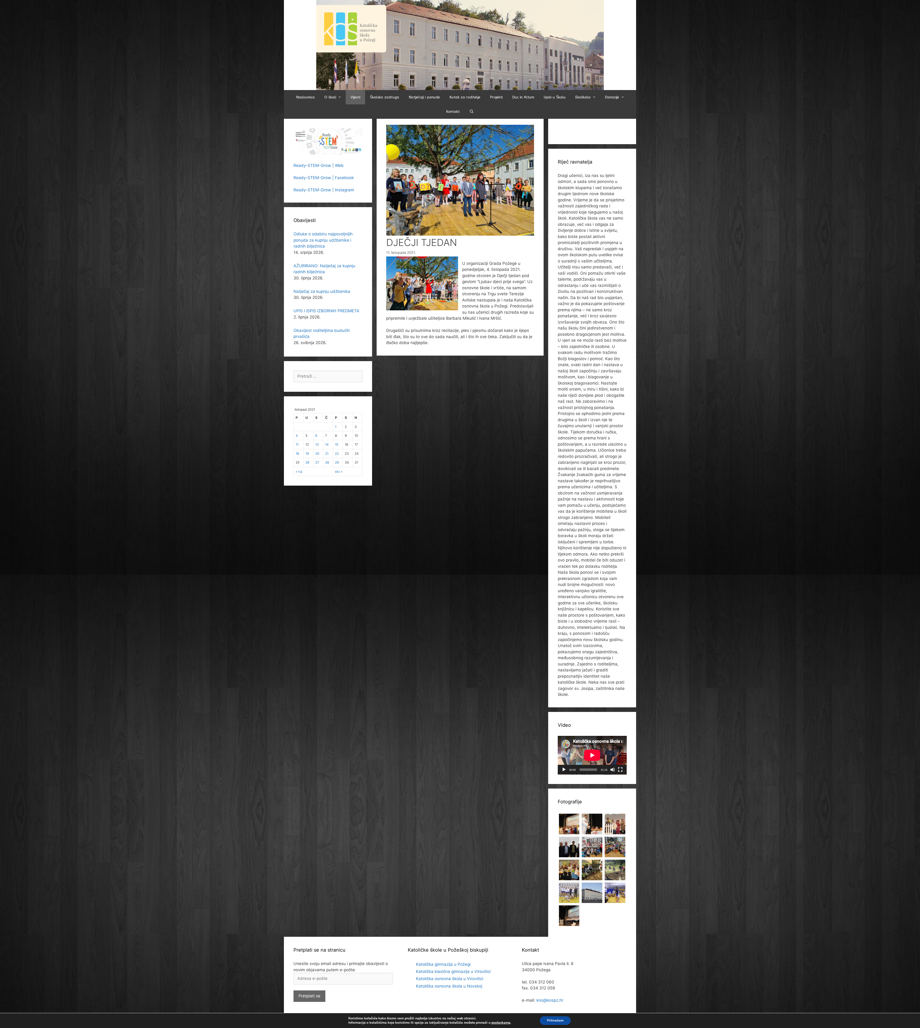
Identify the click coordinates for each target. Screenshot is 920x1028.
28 (327, 462)
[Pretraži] (472, 111)
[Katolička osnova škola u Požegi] (460, 44)
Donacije (612, 97)
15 (336, 444)
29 (337, 462)
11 (297, 444)
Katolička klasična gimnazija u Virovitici (453, 971)
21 (326, 453)
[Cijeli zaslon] (620, 769)
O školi (330, 97)
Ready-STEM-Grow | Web (318, 165)
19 (307, 453)
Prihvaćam (555, 1020)
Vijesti (355, 97)
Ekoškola (583, 97)
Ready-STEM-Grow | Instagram (323, 189)
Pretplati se (309, 996)
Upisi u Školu (555, 97)
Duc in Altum (523, 97)
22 (337, 453)
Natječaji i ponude (424, 97)
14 (327, 444)
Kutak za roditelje (464, 97)
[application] (592, 755)
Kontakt (453, 111)
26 (307, 462)
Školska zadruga (384, 97)
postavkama (500, 1023)
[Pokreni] (564, 769)
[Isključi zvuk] (612, 769)
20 (317, 453)
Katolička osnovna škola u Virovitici (449, 978)
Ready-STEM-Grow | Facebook (323, 177)
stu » (338, 471)
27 (317, 462)
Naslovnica (305, 97)
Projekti (496, 97)
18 (297, 453)
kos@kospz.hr (549, 1000)
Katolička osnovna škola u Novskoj (449, 986)
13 (317, 444)
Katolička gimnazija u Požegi (443, 964)
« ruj (299, 471)
